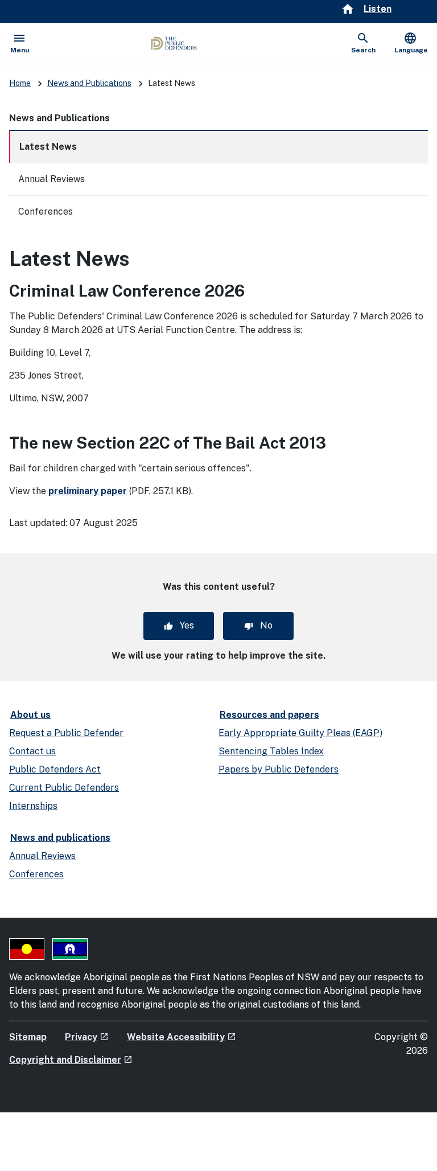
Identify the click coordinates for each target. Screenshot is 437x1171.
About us (30, 714)
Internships (33, 805)
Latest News (48, 146)
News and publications (60, 837)
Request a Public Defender (66, 733)
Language (411, 42)
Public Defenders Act (55, 769)
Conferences (45, 211)
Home (20, 83)
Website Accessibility (181, 1037)
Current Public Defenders (64, 787)
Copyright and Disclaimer (71, 1059)
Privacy (87, 1037)
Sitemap (28, 1037)
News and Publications (89, 83)
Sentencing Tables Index (271, 751)
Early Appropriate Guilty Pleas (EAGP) (300, 733)
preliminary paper (87, 491)
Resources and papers (269, 714)
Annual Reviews (51, 179)
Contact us (32, 751)
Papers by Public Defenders (278, 769)
